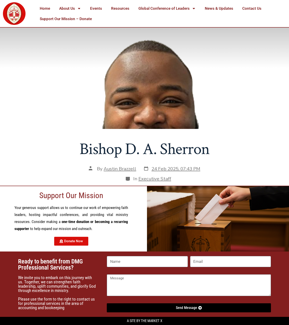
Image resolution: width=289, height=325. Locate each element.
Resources (120, 8)
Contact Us (251, 8)
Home (45, 8)
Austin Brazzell (120, 169)
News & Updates (219, 8)
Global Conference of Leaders (164, 8)
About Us (67, 8)
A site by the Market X (144, 321)
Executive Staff (154, 179)
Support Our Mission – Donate (66, 19)
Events (96, 8)
